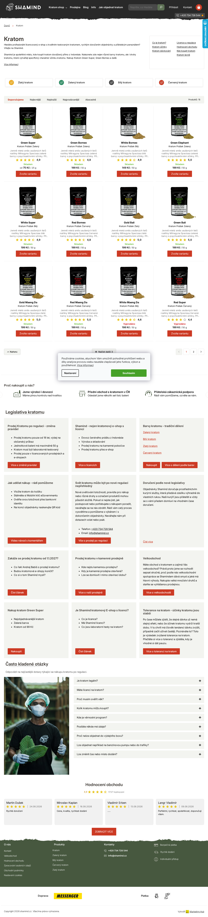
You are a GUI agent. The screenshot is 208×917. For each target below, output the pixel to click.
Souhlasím (129, 373)
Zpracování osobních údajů (17, 865)
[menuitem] (58, 7)
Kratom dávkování (161, 50)
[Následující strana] (201, 352)
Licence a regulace (186, 42)
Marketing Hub (197, 911)
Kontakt (187, 7)
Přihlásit (173, 7)
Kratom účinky (159, 46)
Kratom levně (183, 54)
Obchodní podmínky (14, 870)
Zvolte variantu (28, 173)
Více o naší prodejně (90, 592)
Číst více (148, 541)
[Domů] (7, 26)
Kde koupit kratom (186, 50)
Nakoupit (151, 465)
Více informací (85, 365)
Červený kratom (152, 452)
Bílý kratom (149, 439)
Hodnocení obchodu (187, 46)
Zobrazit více (104, 831)
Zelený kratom (151, 432)
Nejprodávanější (71, 99)
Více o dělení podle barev (179, 465)
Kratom (56, 850)
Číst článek (17, 592)
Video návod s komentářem (27, 540)
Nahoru (13, 351)
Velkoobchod (10, 855)
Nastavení (70, 373)
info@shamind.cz (99, 533)
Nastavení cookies (13, 875)
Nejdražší (52, 99)
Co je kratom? (159, 42)
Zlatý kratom (150, 445)
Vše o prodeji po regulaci (93, 540)
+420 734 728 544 (190, 15)
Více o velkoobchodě (158, 592)
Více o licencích (88, 465)
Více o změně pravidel (24, 465)
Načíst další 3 (105, 351)
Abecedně (90, 99)
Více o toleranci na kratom (161, 651)
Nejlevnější (35, 99)
